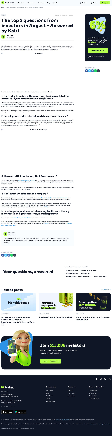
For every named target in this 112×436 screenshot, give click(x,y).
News (3, 15)
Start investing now (49, 361)
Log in (95, 3)
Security (55, 3)
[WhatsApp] (11, 255)
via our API (46, 223)
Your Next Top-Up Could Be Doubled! (56, 317)
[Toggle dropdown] (80, 3)
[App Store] (7, 411)
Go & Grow (21, 3)
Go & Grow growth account (26, 180)
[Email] (14, 255)
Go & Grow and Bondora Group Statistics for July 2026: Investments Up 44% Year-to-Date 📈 (18, 321)
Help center (41, 3)
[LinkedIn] (8, 255)
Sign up (106, 3)
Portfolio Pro (28, 218)
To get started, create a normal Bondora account (52, 198)
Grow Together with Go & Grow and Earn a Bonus (93, 318)
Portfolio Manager (17, 218)
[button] (87, 267)
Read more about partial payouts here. (100, 424)
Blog (48, 3)
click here (46, 207)
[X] (5, 255)
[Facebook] (2, 255)
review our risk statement (63, 419)
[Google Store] (20, 411)
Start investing (96, 50)
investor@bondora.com (8, 406)
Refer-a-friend (31, 3)
